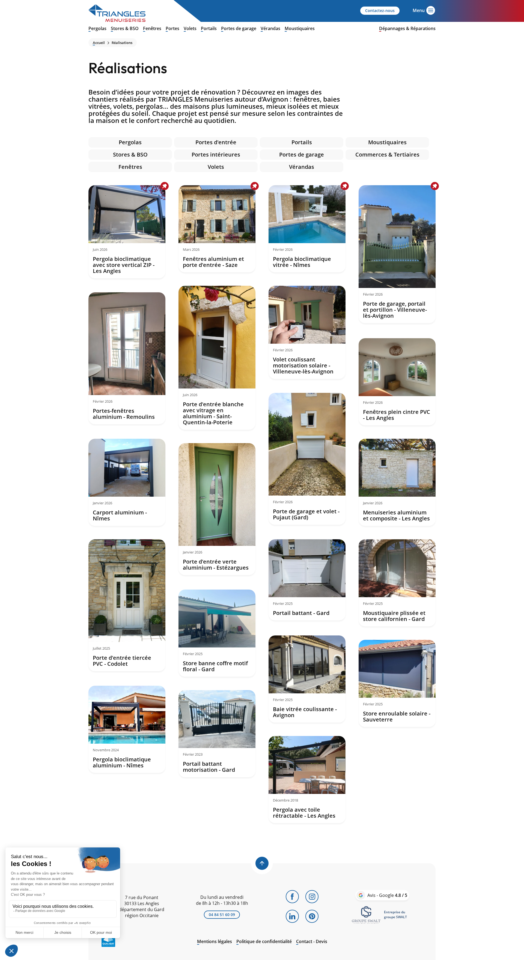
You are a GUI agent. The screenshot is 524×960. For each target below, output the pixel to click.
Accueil (99, 43)
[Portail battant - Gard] (307, 579)
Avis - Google (387, 895)
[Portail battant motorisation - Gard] (216, 733)
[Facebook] (292, 896)
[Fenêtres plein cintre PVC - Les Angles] (397, 381)
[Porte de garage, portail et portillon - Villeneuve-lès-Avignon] (397, 254)
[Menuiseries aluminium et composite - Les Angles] (397, 482)
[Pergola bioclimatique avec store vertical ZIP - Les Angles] (126, 231)
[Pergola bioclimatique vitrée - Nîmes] (307, 228)
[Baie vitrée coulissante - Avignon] (307, 679)
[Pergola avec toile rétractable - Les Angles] (307, 779)
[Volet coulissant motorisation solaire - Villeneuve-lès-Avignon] (307, 332)
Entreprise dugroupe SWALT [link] (395, 914)
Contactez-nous (380, 10)
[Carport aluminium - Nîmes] (126, 482)
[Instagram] (311, 896)
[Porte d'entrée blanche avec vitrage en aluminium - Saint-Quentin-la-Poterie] (216, 358)
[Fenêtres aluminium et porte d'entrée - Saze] (216, 228)
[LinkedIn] (292, 916)
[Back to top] (262, 863)
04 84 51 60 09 (222, 914)
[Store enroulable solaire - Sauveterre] (397, 683)
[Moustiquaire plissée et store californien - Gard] (397, 582)
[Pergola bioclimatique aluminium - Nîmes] (126, 729)
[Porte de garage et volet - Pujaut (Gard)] (307, 459)
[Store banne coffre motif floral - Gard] (216, 633)
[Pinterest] (311, 916)
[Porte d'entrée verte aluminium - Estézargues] (216, 509)
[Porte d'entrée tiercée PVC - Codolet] (126, 605)
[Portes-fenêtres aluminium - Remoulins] (126, 358)
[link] (366, 915)
